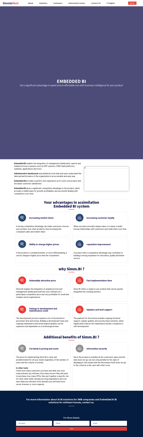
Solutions (43, 3)
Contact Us (95, 3)
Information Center (77, 3)
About (30, 3)
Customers (57, 3)
